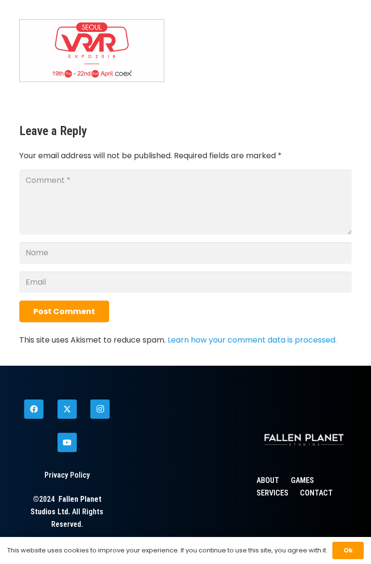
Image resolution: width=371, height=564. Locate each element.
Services (272, 492)
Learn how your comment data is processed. (252, 339)
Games (302, 480)
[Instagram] (100, 409)
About (268, 480)
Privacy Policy (67, 475)
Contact (316, 492)
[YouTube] (67, 442)
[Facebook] (33, 409)
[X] (67, 409)
